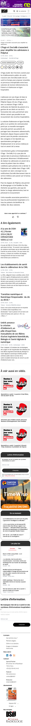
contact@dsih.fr (10, 676)
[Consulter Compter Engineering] (15, 4)
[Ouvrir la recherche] (14, 11)
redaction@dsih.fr (11, 682)
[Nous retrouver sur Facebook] (11, 655)
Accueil (3, 40)
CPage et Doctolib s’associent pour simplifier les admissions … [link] (14, 43)
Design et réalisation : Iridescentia (12, 647)
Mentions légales (11, 641)
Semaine (12, 548)
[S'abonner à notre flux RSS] (14, 655)
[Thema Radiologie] (15, 720)
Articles (9, 40)
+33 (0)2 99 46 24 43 (12, 668)
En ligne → (12, 706)
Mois (19, 548)
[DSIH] (15, 714)
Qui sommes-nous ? (12, 638)
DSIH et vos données (12, 643)
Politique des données (10, 476)
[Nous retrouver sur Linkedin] (7, 655)
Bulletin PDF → (14, 703)
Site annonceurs (11, 674)
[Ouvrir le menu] (28, 11)
